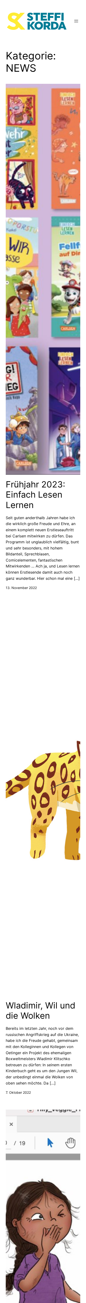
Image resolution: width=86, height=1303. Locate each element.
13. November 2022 (21, 588)
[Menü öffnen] (76, 21)
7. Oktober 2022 (18, 1092)
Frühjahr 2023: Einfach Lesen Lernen (35, 494)
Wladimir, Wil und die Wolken (40, 1010)
